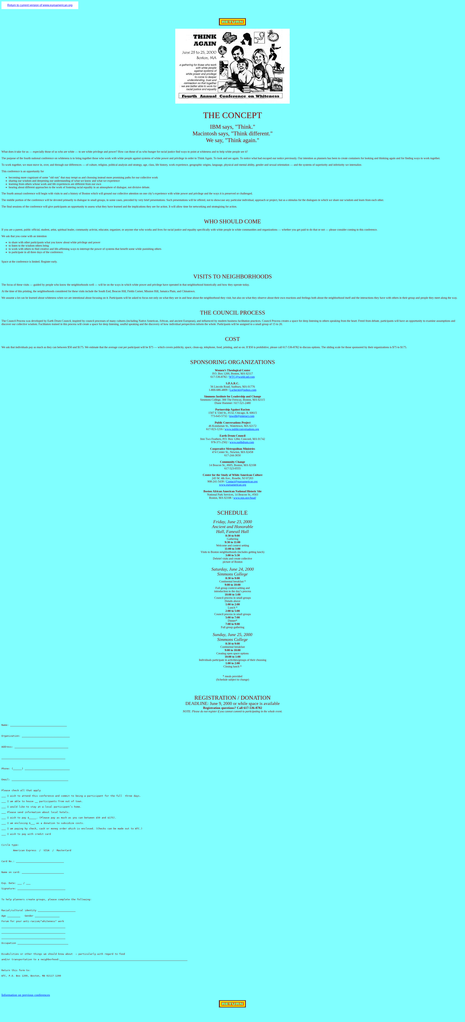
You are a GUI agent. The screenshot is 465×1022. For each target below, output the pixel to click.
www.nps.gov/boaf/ (244, 497)
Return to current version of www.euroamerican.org (39, 5)
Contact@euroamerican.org (242, 481)
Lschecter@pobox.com (243, 389)
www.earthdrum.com (242, 442)
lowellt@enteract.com (241, 416)
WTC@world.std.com (242, 376)
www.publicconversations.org (242, 429)
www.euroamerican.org (232, 484)
